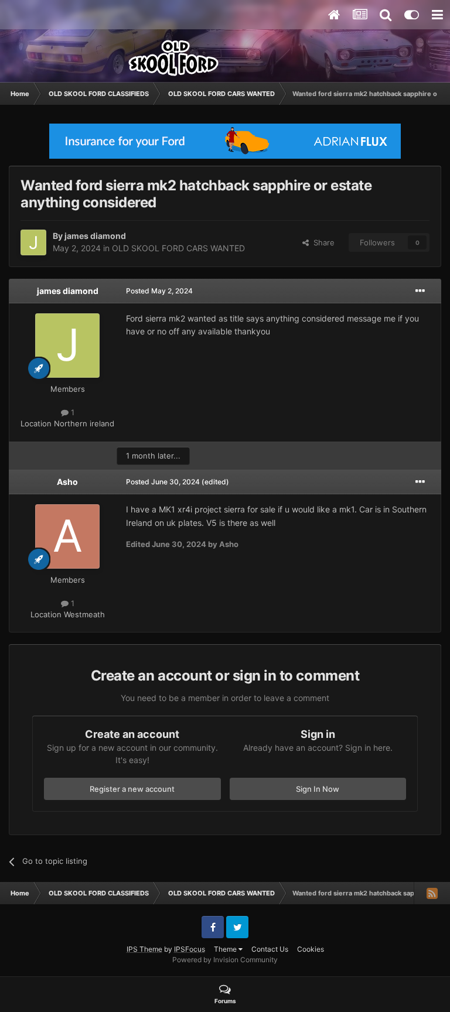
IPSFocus (189, 949)
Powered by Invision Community (225, 959)
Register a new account (132, 789)
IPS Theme (144, 949)
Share (322, 242)
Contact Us (269, 949)
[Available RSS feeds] (432, 893)
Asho (67, 482)
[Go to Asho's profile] (67, 536)
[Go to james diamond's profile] (33, 242)
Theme (226, 949)
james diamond (95, 236)
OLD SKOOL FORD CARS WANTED (178, 248)
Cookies (310, 949)
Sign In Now (317, 789)
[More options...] (420, 291)
